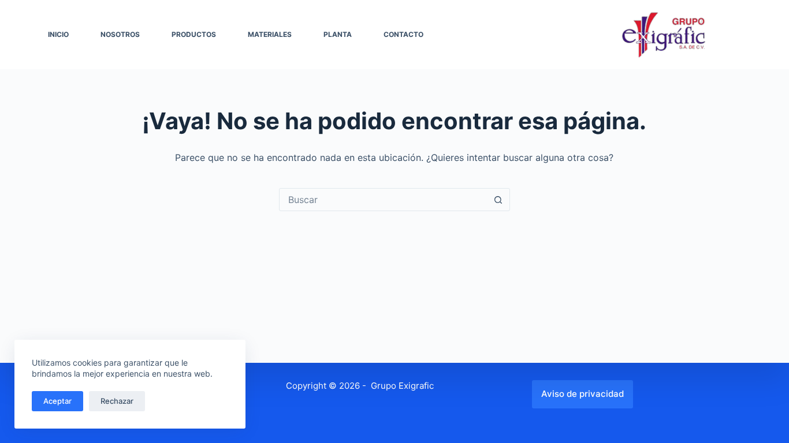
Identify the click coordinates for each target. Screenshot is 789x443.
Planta (337, 34)
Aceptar (57, 401)
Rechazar (117, 401)
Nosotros (120, 34)
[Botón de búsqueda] (498, 200)
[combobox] (383, 199)
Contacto (403, 34)
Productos (194, 34)
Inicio (58, 34)
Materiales (270, 34)
